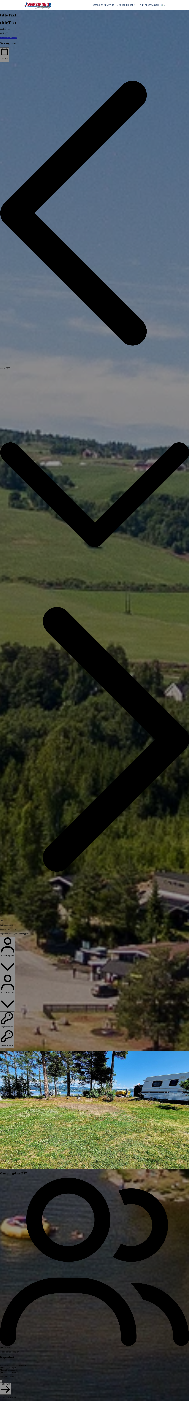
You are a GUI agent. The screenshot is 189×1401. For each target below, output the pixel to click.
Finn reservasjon (149, 5)
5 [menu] (162, 5)
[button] (94, 213)
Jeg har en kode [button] (126, 5)
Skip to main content (8, 38)
